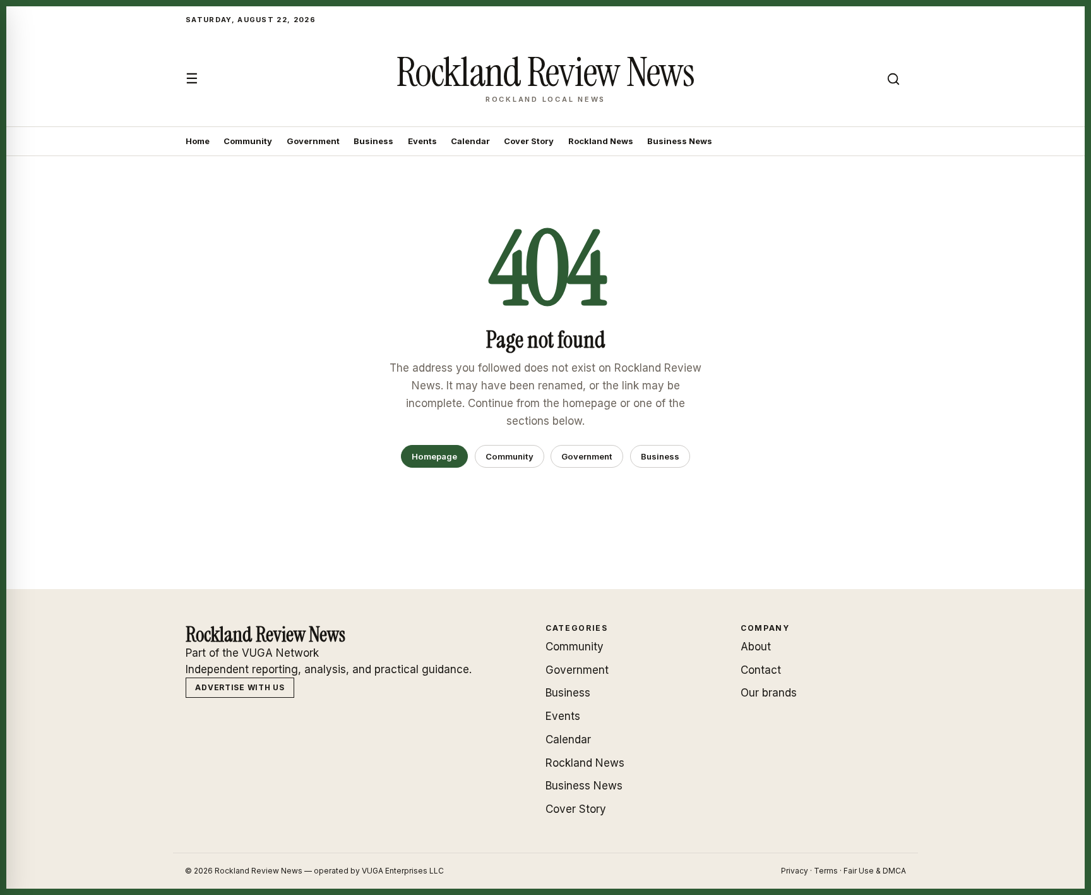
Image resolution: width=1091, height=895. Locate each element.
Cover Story (529, 141)
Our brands (769, 692)
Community (248, 141)
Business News (679, 141)
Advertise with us (239, 687)
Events (422, 141)
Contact (761, 670)
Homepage (434, 456)
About (756, 646)
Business (373, 141)
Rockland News (600, 141)
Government (313, 141)
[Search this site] (893, 79)
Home (198, 141)
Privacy (794, 870)
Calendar (470, 141)
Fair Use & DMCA (875, 870)
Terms (826, 870)
